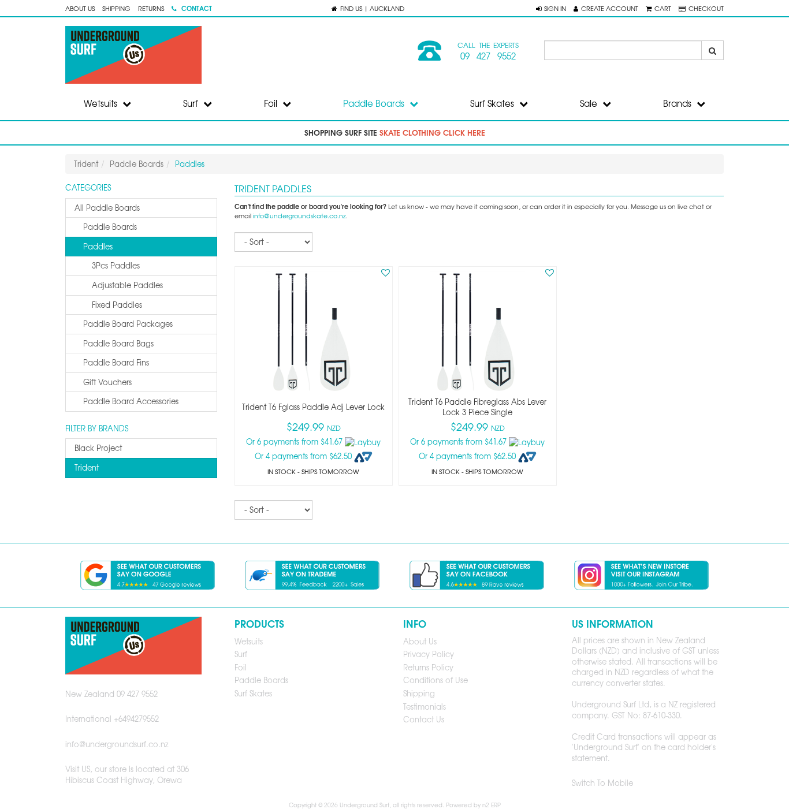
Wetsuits (102, 103)
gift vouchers (107, 381)
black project (98, 447)
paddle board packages (128, 323)
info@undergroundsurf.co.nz (117, 744)
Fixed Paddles (117, 304)
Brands (678, 103)
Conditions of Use (435, 679)
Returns (151, 8)
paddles (98, 246)
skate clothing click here (432, 132)
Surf (191, 103)
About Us (80, 8)
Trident (86, 163)
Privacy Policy (428, 653)
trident (87, 467)
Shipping (116, 8)
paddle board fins (116, 362)
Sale (590, 103)
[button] (551, 8)
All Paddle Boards (107, 207)
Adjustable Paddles (127, 284)
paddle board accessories (130, 401)
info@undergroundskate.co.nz (299, 216)
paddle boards (110, 226)
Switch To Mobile (602, 782)
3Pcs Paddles (116, 265)
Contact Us (423, 719)
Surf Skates (493, 103)
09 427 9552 (488, 56)
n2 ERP (491, 804)
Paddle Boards (375, 103)
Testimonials (424, 706)
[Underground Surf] (225, 55)
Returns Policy (428, 667)
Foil (272, 103)
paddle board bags (118, 343)
